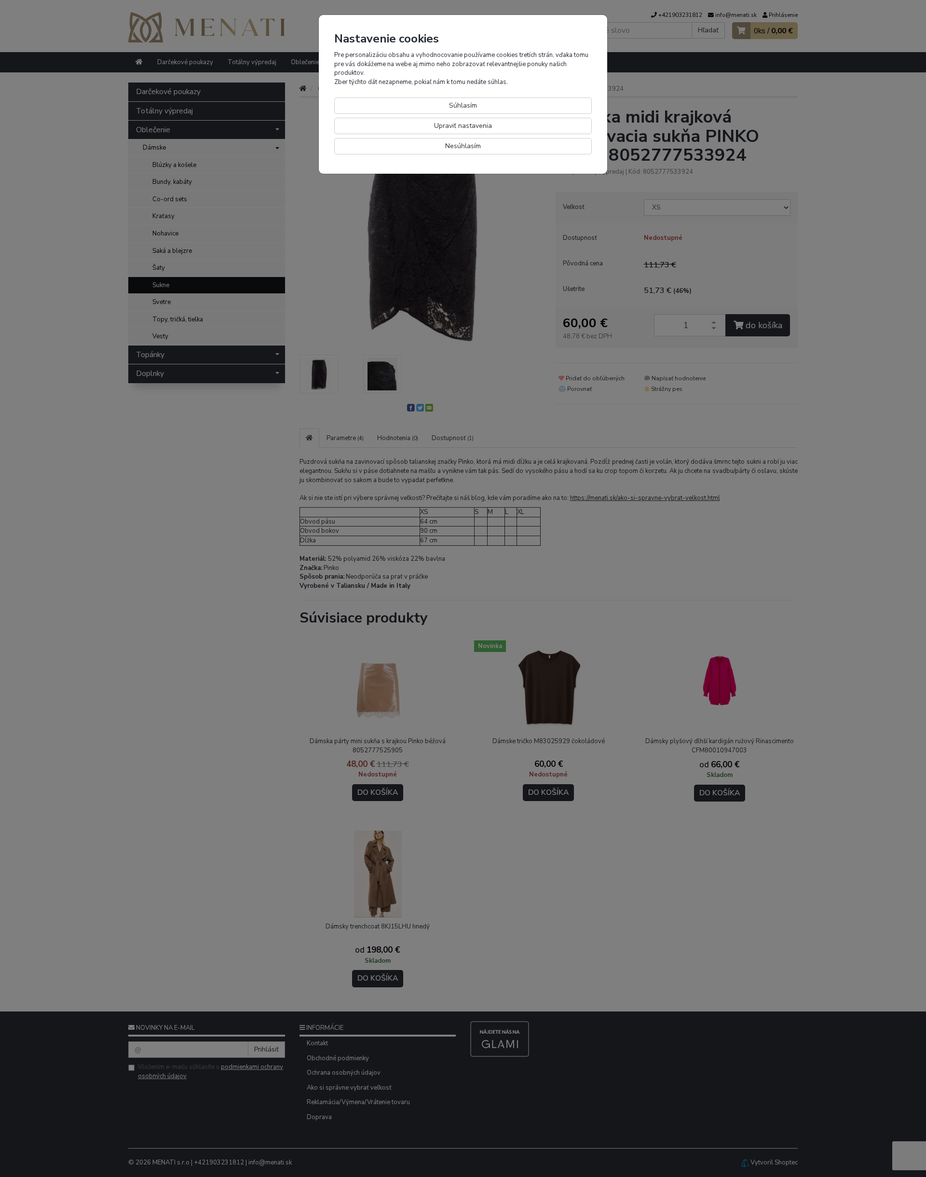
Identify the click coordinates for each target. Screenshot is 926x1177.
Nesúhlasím (463, 146)
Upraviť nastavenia (463, 125)
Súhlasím (463, 105)
